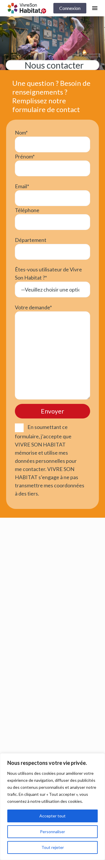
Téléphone (27, 210)
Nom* (21, 132)
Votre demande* (33, 307)
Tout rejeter (52, 847)
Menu (94, 8)
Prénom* (25, 156)
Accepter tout (52, 815)
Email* (22, 186)
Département (30, 240)
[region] (52, 806)
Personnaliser (52, 831)
